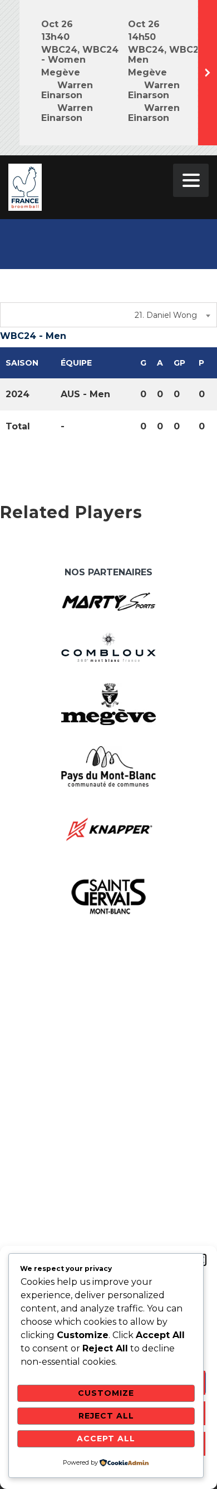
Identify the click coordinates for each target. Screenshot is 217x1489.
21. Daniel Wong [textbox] (166, 315)
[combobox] (108, 314)
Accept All (106, 1439)
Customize (106, 1393)
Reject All (106, 1416)
